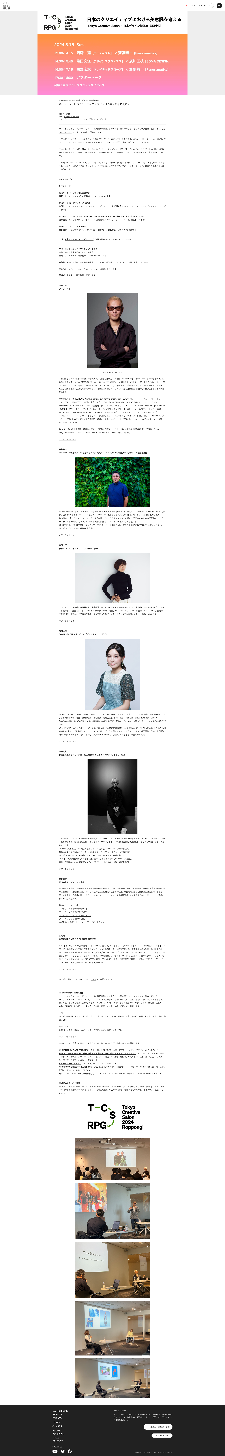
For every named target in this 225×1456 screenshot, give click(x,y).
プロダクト (68, 119)
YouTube (56, 1451)
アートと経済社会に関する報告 (72, 919)
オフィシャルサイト (67, 439)
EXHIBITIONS (60, 1410)
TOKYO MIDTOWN (161, 1435)
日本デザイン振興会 (71, 116)
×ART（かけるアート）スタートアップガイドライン (81, 922)
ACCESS (202, 5)
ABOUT (56, 1430)
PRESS (55, 1437)
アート (75, 119)
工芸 (91, 119)
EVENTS (57, 1414)
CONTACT (57, 1441)
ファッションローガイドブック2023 (75, 915)
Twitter (64, 1451)
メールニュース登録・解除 (158, 1427)
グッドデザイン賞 (100, 119)
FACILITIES (58, 1434)
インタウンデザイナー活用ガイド (73, 908)
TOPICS (57, 1418)
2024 (68, 114)
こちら (93, 979)
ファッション (84, 119)
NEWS (56, 1421)
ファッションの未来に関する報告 (73, 912)
